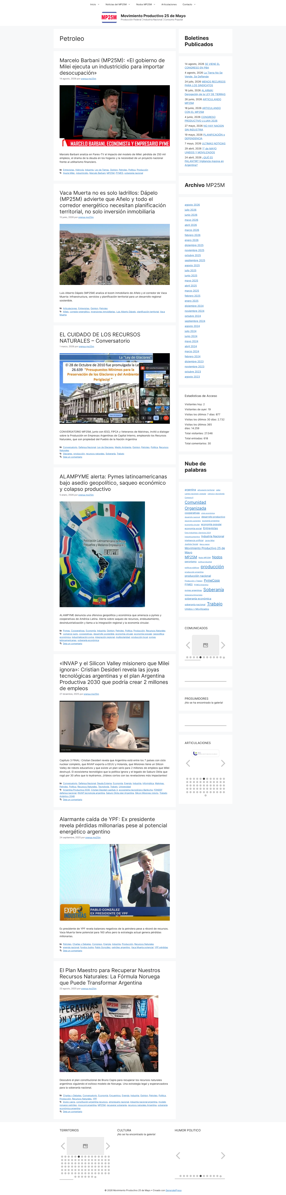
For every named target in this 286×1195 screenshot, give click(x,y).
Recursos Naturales (155, 630)
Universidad (125, 786)
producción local (139, 637)
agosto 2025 (192, 265)
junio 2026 (191, 214)
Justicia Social (191, 544)
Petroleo (123, 169)
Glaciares (67, 453)
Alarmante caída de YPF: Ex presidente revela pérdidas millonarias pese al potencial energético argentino (113, 825)
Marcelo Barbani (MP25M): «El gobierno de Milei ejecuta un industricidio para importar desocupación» (112, 66)
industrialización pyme (83, 637)
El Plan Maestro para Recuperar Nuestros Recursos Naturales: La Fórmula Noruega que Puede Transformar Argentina (110, 976)
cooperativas (85, 634)
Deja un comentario (72, 457)
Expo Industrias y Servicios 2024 (198, 533)
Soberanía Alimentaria (193, 595)
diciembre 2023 (194, 361)
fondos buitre (87, 947)
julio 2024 (190, 331)
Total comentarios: (196, 443)
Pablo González (103, 947)
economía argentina (210, 521)
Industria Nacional (212, 536)
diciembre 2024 (194, 305)
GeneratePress (174, 1190)
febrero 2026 (192, 235)
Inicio (93, 4)
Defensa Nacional (87, 447)
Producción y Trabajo (193, 581)
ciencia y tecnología (216, 494)
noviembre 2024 (194, 310)
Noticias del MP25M (116, 4)
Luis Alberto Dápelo (126, 311)
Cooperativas (78, 630)
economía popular (143, 634)
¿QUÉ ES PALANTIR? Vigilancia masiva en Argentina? (204, 161)
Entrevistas (68, 169)
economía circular (124, 634)
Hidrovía (79, 169)
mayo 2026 (191, 219)
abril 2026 (191, 225)
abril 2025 (191, 285)
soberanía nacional (133, 173)
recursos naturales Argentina (142, 1105)
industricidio (82, 173)
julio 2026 (190, 209)
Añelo (66, 311)
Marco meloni (205, 544)
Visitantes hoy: (194, 404)
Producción (142, 169)
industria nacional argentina (143, 1102)
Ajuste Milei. (69, 173)
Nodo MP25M (205, 557)
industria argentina (192, 537)
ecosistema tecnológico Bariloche (136, 790)
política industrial (205, 562)
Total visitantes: (194, 433)
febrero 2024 (192, 356)
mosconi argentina (87, 1105)
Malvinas (159, 783)
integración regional (105, 637)
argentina (190, 489)
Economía (91, 630)
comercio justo (70, 634)
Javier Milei (209, 540)
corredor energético (80, 311)
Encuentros (115, 1095)
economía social (193, 528)
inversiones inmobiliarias (103, 311)
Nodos (217, 557)
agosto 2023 (192, 376)
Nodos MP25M (144, 4)
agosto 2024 (192, 326)
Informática (148, 783)
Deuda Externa (104, 783)
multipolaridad (123, 637)
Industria (89, 169)
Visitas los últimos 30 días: (201, 419)
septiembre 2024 (195, 321)
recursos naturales (95, 453)
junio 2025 (191, 275)
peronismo (191, 561)
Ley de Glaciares (105, 447)
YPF (95, 1098)
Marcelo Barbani (97, 173)
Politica (132, 169)
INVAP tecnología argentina (91, 793)
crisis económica (208, 513)
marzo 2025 (192, 290)
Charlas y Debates (82, 944)
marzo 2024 (192, 351)
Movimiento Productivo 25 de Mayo (153, 16)
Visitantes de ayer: (196, 409)
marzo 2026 (192, 230)
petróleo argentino (121, 947)
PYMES (119, 173)
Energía (128, 783)
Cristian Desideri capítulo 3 (104, 790)
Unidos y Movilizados (197, 608)
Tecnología (103, 786)
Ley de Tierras (102, 169)
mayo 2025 (191, 280)
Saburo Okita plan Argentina (120, 793)
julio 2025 (190, 270)
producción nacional (198, 576)
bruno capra (69, 1102)
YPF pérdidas (161, 947)
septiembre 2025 (195, 260)
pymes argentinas (193, 590)
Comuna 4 (189, 497)
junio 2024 (191, 336)
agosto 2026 (192, 204)
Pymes (66, 630)
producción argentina (194, 572)
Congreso (97, 944)
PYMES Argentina (201, 585)
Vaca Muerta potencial (142, 947)
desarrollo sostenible (103, 634)
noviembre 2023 (194, 366)
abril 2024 (191, 346)
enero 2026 (192, 240)
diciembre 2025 (194, 245)
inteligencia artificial (194, 540)
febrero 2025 (192, 295)
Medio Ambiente (123, 447)
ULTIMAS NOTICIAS (214, 143)
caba (218, 490)
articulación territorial (206, 490)
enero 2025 (191, 300)
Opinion (114, 169)
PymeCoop (212, 580)
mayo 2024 (191, 341)
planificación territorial (148, 311)
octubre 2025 (193, 255)
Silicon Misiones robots (146, 793)
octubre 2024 (193, 316)
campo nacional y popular (195, 494)
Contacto (187, 4)
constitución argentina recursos (92, 1102)
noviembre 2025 (194, 250)
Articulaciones (169, 4)
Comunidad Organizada (195, 505)
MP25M (111, 173)
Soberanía (111, 453)
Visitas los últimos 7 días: (200, 414)
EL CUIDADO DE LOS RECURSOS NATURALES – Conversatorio (100, 337)
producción (79, 453)
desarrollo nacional (192, 517)
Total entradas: (194, 438)
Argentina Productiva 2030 (76, 790)
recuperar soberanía (117, 1105)
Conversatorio (70, 447)
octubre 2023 (193, 371)
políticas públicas (192, 567)
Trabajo (120, 453)
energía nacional (71, 947)
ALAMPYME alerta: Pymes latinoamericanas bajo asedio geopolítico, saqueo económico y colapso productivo (113, 482)
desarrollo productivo (213, 516)
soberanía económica (88, 640)
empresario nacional (119, 1102)
